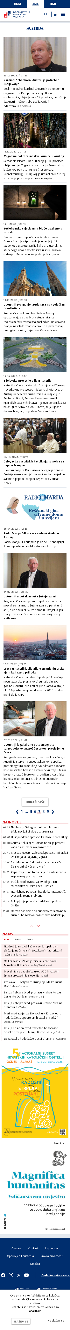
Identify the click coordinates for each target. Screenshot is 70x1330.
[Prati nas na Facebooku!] (3, 1275)
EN (55, 14)
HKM (17, 3)
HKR (53, 3)
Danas (5, 939)
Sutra (18, 939)
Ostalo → (33, 939)
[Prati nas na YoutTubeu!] (26, 1275)
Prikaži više (35, 802)
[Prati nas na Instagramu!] (11, 1275)
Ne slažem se (55, 1320)
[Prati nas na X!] (18, 1275)
